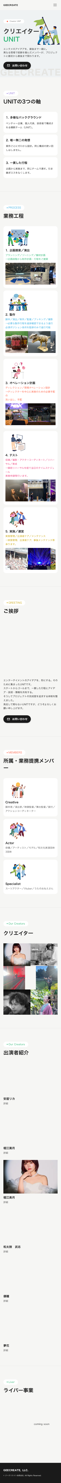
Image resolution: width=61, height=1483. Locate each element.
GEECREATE (10, 5)
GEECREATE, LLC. (15, 1470)
